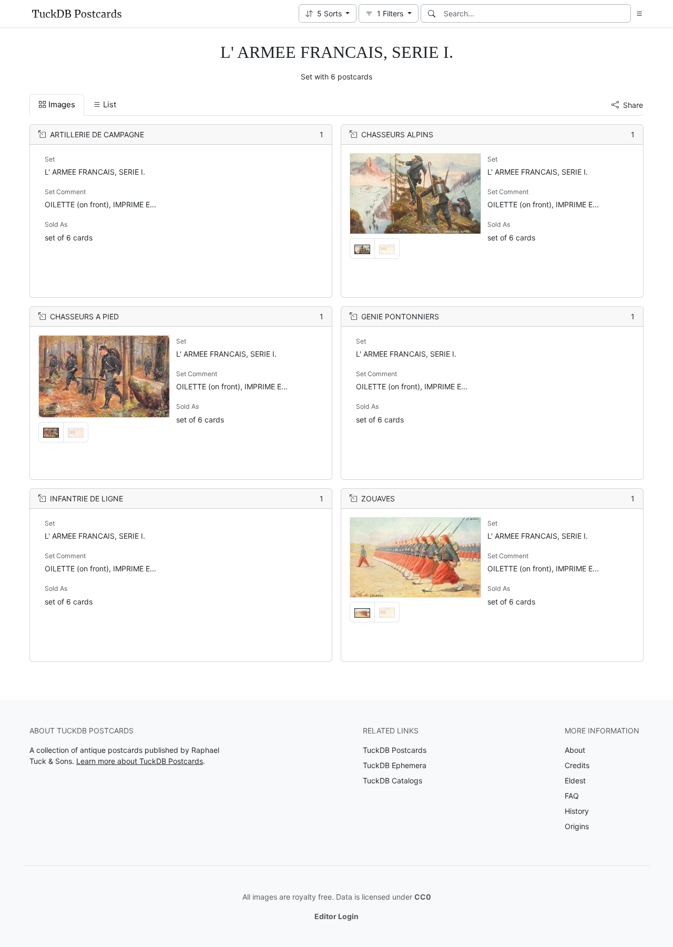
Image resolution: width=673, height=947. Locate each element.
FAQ (572, 795)
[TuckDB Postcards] (76, 14)
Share (633, 104)
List (109, 104)
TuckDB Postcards (394, 749)
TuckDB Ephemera (394, 765)
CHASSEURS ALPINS (397, 134)
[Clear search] (623, 13)
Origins (577, 826)
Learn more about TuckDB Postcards (139, 761)
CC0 (422, 896)
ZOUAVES (378, 498)
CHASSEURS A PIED (84, 316)
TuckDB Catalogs (392, 780)
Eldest (575, 780)
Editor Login (336, 916)
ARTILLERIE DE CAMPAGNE (97, 134)
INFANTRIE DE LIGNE (86, 498)
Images (61, 104)
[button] (328, 13)
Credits (577, 765)
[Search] (431, 13)
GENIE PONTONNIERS (400, 316)
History (577, 811)
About (575, 749)
